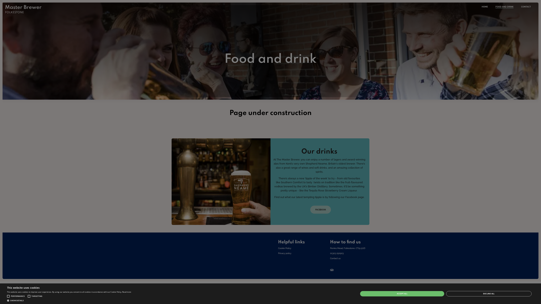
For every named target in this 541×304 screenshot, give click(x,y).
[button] (8, 296)
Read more (126, 292)
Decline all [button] (489, 293)
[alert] (270, 293)
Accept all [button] (402, 293)
